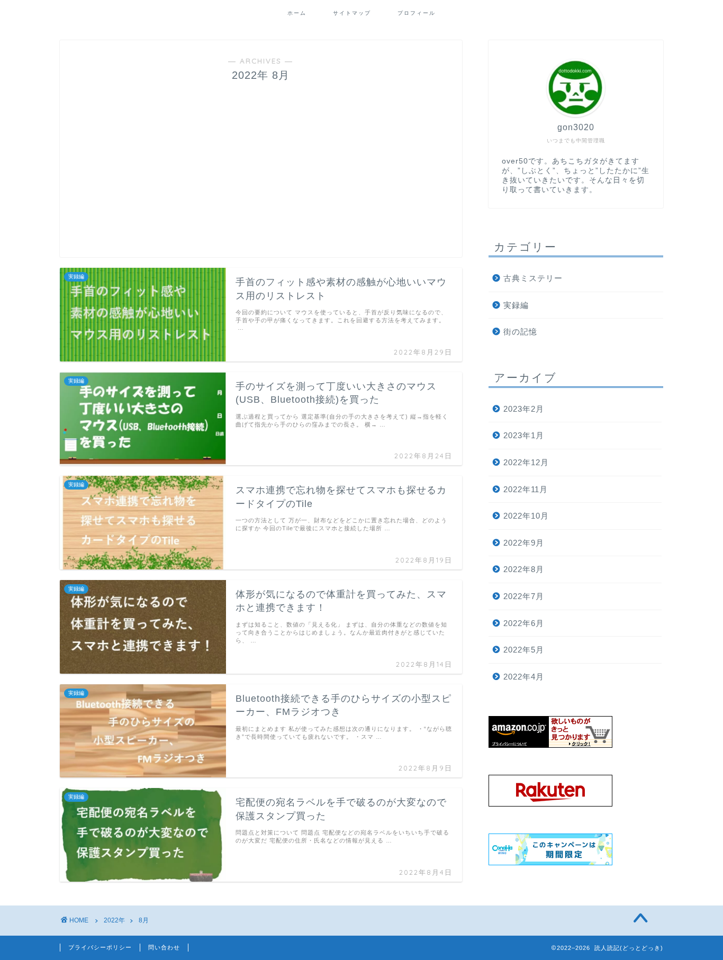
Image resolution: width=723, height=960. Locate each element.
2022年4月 (523, 676)
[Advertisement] (261, 162)
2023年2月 (523, 408)
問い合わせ (164, 947)
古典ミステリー (533, 278)
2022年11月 (525, 489)
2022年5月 (523, 649)
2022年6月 (523, 623)
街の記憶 (520, 331)
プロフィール (416, 13)
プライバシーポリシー (100, 947)
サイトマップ (352, 13)
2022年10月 (526, 515)
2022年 (114, 920)
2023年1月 (523, 435)
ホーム (296, 13)
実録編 (516, 305)
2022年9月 (523, 542)
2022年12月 (526, 462)
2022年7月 (523, 596)
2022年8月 (523, 569)
